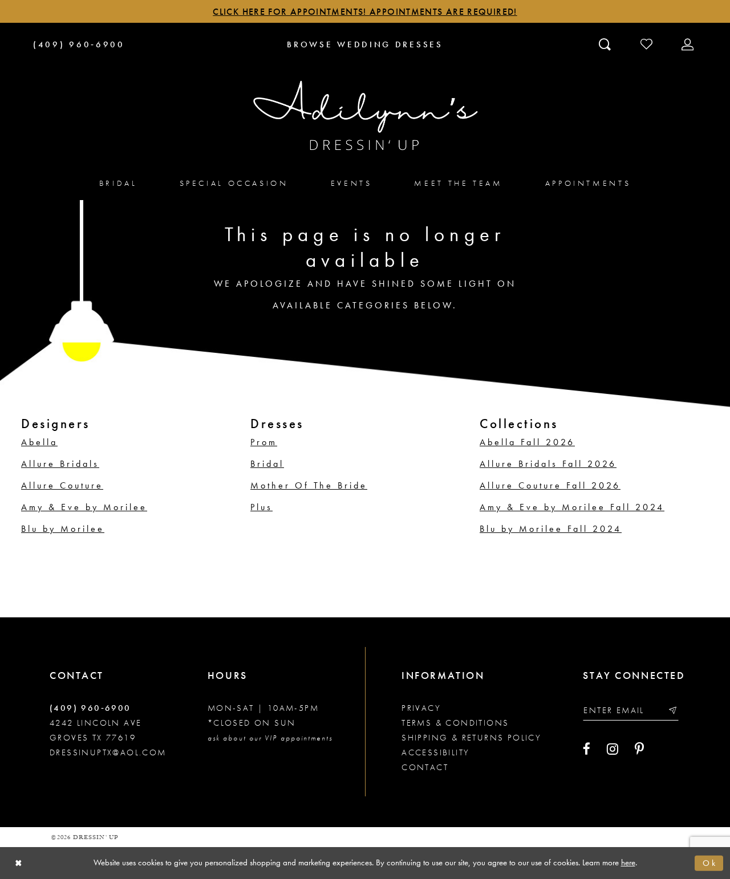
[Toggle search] (606, 44)
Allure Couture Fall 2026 (550, 485)
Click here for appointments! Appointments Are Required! (365, 12)
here (628, 862)
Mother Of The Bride (308, 485)
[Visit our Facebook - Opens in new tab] (586, 749)
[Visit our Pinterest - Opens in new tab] (639, 749)
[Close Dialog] (18, 863)
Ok (710, 863)
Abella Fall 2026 (527, 442)
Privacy (421, 708)
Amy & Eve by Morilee (84, 507)
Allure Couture (62, 485)
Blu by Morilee (62, 529)
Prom (263, 442)
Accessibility (435, 752)
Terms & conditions (455, 723)
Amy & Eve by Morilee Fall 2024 (572, 507)
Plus (261, 507)
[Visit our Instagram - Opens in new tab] (612, 749)
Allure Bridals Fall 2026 (548, 464)
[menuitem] (118, 182)
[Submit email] (672, 711)
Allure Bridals (60, 464)
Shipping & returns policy (471, 737)
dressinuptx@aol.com (108, 752)
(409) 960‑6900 (90, 708)
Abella (39, 442)
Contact (425, 767)
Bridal (267, 464)
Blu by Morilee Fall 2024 (551, 529)
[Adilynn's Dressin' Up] (365, 115)
